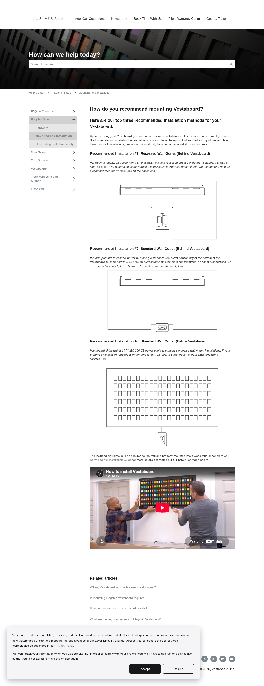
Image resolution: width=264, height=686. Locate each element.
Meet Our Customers (89, 18)
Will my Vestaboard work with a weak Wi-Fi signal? (123, 587)
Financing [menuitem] (37, 188)
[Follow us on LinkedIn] (222, 659)
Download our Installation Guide (111, 460)
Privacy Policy (64, 645)
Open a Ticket (225, 4)
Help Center (37, 92)
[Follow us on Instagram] (213, 659)
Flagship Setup (61, 92)
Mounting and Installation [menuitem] (53, 135)
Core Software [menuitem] (40, 160)
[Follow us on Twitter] (204, 659)
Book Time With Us (148, 18)
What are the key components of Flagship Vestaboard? (126, 619)
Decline (178, 669)
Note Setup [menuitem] (38, 152)
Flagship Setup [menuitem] (41, 119)
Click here (103, 166)
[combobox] (128, 64)
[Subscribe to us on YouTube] (232, 659)
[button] (74, 112)
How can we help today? (64, 54)
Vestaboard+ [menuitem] (39, 168)
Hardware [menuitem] (41, 127)
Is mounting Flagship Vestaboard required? (118, 598)
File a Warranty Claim (184, 18)
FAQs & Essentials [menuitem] (43, 111)
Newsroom (119, 18)
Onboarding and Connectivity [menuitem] (54, 144)
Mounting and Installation (94, 92)
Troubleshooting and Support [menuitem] (44, 178)
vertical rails (124, 170)
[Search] (231, 64)
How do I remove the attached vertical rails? (118, 608)
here (93, 144)
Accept (145, 669)
